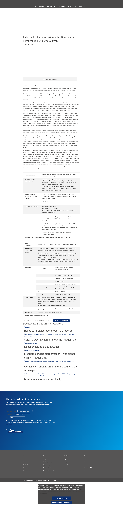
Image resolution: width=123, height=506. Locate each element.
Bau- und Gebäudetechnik (49, 470)
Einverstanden (61, 498)
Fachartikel (39, 6)
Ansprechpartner (10, 414)
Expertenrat (25, 467)
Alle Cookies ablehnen (61, 502)
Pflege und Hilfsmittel (48, 459)
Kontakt (80, 6)
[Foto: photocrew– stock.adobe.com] (51, 76)
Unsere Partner (67, 464)
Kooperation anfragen (68, 459)
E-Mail (7, 417)
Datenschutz (9, 424)
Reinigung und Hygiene (48, 461)
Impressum (86, 464)
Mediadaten (70, 6)
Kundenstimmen (67, 467)
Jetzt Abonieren (15, 432)
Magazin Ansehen (61, 320)
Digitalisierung (46, 464)
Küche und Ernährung (48, 467)
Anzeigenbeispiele (68, 461)
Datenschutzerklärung (89, 467)
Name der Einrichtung (11, 411)
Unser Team (86, 459)
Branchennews (26, 470)
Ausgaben (61, 6)
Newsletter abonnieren (69, 470)
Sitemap (86, 470)
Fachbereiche (50, 6)
